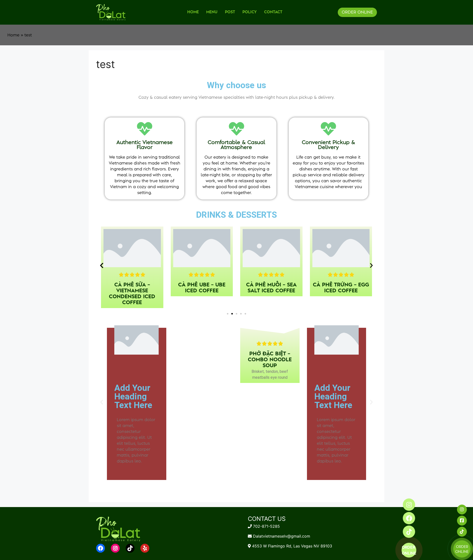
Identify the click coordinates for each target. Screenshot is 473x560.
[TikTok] (130, 548)
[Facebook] (409, 518)
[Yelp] (144, 548)
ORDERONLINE (409, 550)
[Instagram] (409, 504)
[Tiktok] (409, 532)
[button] (102, 266)
